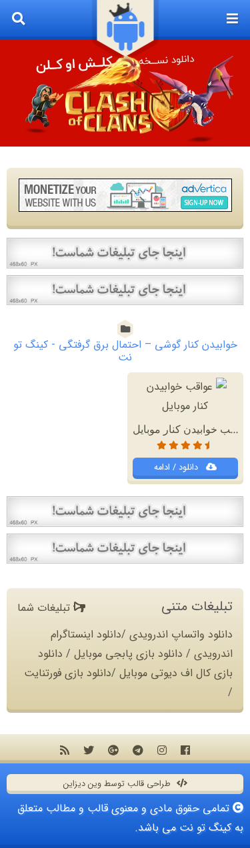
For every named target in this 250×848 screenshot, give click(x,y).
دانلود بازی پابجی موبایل (128, 653)
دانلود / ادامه (177, 467)
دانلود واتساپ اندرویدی (181, 634)
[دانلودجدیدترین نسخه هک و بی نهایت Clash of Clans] (125, 93)
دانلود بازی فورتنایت (67, 673)
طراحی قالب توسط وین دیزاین (118, 784)
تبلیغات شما (45, 608)
